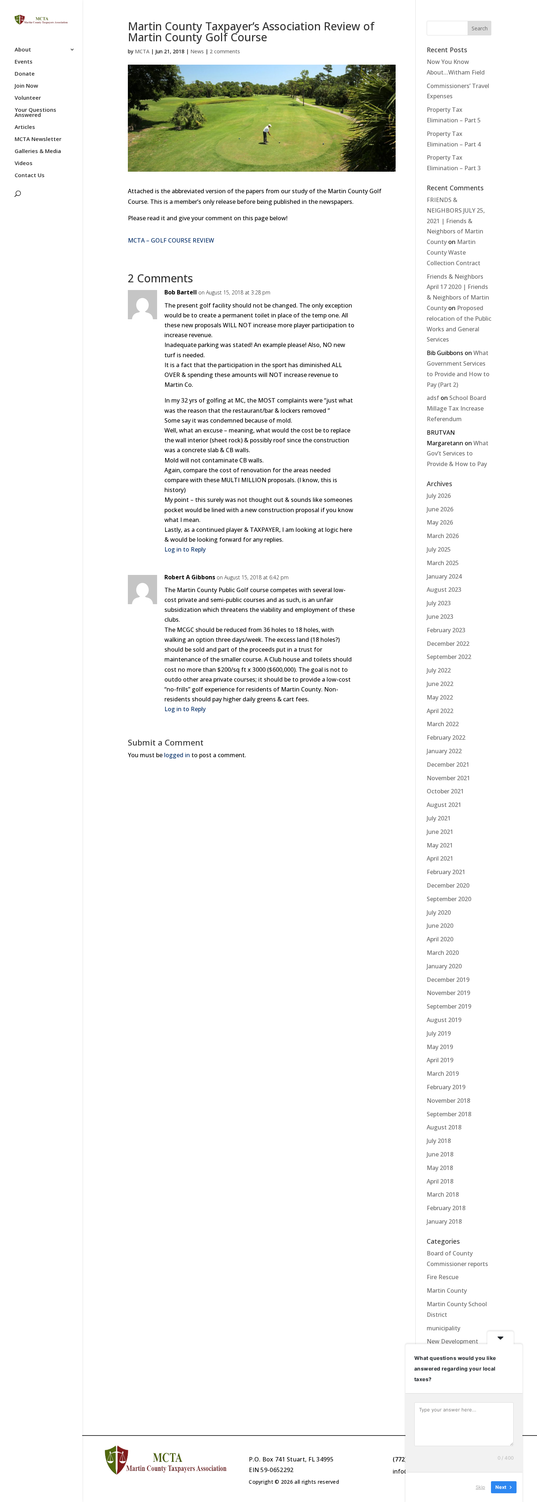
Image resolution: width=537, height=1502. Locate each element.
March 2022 (443, 724)
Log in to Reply (185, 549)
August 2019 (444, 1020)
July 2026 (439, 496)
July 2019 (439, 1033)
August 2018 (444, 1127)
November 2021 (448, 778)
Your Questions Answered (35, 112)
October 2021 (445, 791)
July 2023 (439, 603)
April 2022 (440, 711)
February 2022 (446, 737)
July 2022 (439, 670)
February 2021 (446, 872)
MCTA (142, 51)
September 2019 (449, 1006)
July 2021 (439, 818)
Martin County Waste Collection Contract (453, 252)
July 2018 (439, 1141)
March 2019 (443, 1074)
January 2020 (444, 966)
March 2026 (443, 536)
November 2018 (448, 1101)
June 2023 (440, 617)
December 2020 (448, 885)
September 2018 (449, 1114)
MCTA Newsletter (38, 139)
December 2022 (448, 644)
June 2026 (440, 509)
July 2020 (439, 912)
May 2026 (440, 522)
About (23, 50)
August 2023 (444, 590)
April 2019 (440, 1060)
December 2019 (448, 980)
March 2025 (443, 563)
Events (24, 62)
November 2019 (448, 993)
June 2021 (440, 832)
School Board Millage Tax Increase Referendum (456, 408)
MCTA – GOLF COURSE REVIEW (171, 240)
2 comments (225, 51)
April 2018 (440, 1181)
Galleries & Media (38, 151)
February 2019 (446, 1087)
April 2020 (440, 939)
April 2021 (440, 858)
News (197, 51)
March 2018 (443, 1194)
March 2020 (443, 953)
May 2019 (440, 1047)
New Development (452, 1341)
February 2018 (446, 1208)
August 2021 (444, 805)
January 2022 (444, 751)
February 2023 (446, 630)
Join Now (26, 86)
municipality (443, 1328)
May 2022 (440, 697)
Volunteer (28, 98)
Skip (480, 1487)
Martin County (447, 1290)
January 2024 (444, 576)
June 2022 (440, 684)
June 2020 (440, 926)
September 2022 (449, 657)
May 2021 (440, 845)
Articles (25, 127)
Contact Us (30, 175)
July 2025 (439, 549)
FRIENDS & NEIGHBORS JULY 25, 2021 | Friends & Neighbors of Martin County (456, 221)
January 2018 (444, 1221)
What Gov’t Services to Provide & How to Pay (457, 453)
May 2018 (440, 1168)
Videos (24, 163)
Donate (25, 74)
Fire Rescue (442, 1277)
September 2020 (449, 899)
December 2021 (448, 764)
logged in (177, 755)
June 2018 (440, 1154)
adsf (433, 398)
